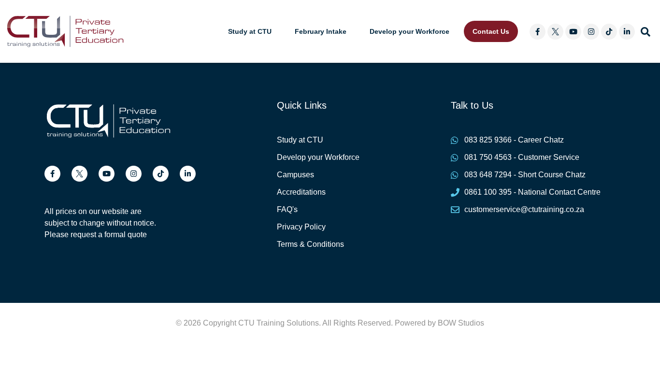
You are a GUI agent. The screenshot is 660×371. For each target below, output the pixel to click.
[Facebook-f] (537, 32)
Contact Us (491, 31)
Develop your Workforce (409, 31)
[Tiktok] (609, 32)
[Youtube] (573, 32)
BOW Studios (461, 323)
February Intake (320, 31)
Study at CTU (250, 31)
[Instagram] (591, 32)
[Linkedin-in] (627, 32)
